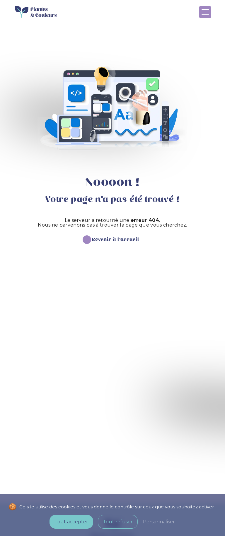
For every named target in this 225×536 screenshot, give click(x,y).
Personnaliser (159, 522)
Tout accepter (71, 522)
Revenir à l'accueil (115, 239)
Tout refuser (118, 522)
